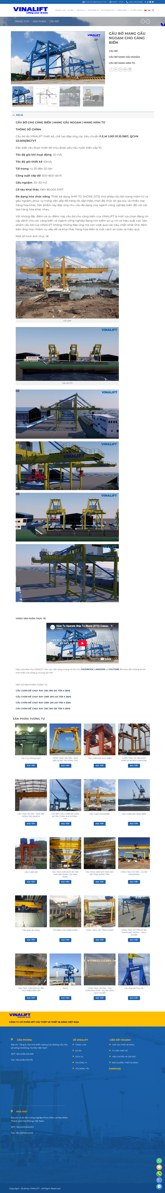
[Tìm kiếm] (153, 10)
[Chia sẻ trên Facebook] (111, 69)
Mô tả (19, 115)
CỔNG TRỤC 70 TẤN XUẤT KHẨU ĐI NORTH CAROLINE (134, 759)
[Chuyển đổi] (13, 115)
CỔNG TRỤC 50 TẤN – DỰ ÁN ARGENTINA (134, 873)
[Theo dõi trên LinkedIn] (150, 2)
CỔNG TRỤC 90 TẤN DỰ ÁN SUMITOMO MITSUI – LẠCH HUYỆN (133, 932)
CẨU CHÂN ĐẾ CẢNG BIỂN (134, 814)
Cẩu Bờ (54, 21)
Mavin (65, 988)
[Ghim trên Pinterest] (125, 69)
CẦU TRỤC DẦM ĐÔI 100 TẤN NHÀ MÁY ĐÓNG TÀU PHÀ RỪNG (65, 874)
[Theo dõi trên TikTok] (148, 2)
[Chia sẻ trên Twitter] (116, 69)
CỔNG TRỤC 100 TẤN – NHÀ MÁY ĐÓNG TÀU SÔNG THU (65, 759)
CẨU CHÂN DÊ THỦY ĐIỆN (100, 758)
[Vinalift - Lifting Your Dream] (32, 10)
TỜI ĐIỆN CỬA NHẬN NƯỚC (65, 930)
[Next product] (143, 21)
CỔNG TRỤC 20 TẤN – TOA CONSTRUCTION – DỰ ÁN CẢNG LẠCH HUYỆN (99, 990)
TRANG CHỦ (60, 10)
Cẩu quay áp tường (31, 930)
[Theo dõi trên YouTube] (153, 2)
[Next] (100, 57)
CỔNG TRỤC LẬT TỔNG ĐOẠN (99, 930)
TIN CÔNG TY (93, 10)
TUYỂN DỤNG (137, 10)
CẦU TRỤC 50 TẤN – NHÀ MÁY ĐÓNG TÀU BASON (31, 815)
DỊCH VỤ (81, 10)
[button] (14, 81)
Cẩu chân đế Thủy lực (134, 988)
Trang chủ (22, 21)
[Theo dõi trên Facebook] (145, 2)
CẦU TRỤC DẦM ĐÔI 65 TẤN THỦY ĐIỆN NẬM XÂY (31, 989)
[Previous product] (148, 21)
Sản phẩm (39, 21)
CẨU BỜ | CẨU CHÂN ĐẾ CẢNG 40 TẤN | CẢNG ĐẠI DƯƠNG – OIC (65, 816)
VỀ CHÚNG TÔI (107, 10)
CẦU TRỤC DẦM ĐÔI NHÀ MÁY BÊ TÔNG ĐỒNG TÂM (100, 873)
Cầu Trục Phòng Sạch (31, 758)
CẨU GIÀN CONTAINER (99, 814)
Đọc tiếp (31, 765)
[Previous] (16, 57)
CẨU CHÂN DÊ (31, 872)
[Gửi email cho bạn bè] (120, 69)
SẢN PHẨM (122, 10)
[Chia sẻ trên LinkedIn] (130, 69)
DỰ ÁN (70, 10)
